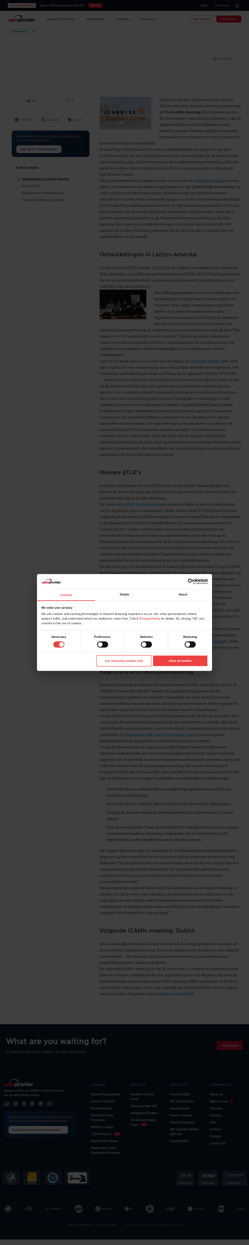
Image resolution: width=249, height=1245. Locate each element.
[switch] (102, 644)
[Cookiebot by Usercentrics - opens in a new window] (191, 581)
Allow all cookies (180, 660)
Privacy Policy (149, 618)
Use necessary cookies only (124, 660)
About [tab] (183, 594)
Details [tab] (124, 594)
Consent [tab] (66, 595)
